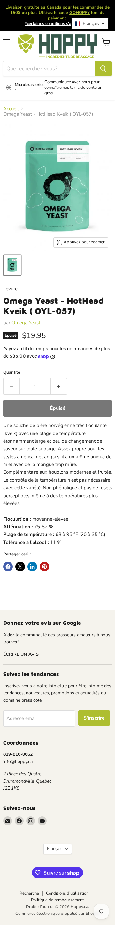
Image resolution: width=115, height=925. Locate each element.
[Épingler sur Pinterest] (44, 566)
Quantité (11, 372)
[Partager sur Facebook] (8, 566)
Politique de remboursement (57, 900)
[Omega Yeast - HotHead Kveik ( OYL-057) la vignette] (12, 265)
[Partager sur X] (20, 566)
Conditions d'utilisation (67, 893)
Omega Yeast (26, 322)
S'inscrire (94, 718)
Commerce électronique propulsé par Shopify (57, 913)
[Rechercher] (103, 68)
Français (54, 849)
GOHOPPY (79, 13)
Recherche (29, 893)
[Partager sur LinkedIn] (32, 566)
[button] (90, 23)
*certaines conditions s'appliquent (57, 24)
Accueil (11, 108)
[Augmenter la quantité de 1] (59, 386)
